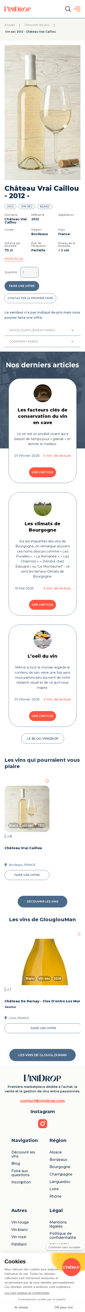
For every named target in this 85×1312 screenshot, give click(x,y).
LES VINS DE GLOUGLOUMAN (42, 1055)
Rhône (55, 1196)
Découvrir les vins (37, 25)
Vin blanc (19, 1230)
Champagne (60, 1174)
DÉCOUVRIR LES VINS (42, 901)
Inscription (21, 1182)
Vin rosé (18, 1237)
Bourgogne (59, 1167)
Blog (15, 1164)
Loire (54, 1189)
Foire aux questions (20, 1173)
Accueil (10, 25)
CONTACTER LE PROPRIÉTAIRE (30, 298)
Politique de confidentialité (62, 1235)
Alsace (55, 1152)
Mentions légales (58, 1224)
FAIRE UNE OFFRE (22, 286)
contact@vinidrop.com (42, 1101)
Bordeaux (58, 1160)
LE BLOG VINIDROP (42, 739)
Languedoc (59, 1182)
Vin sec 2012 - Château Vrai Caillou (30, 31)
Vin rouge (20, 1222)
